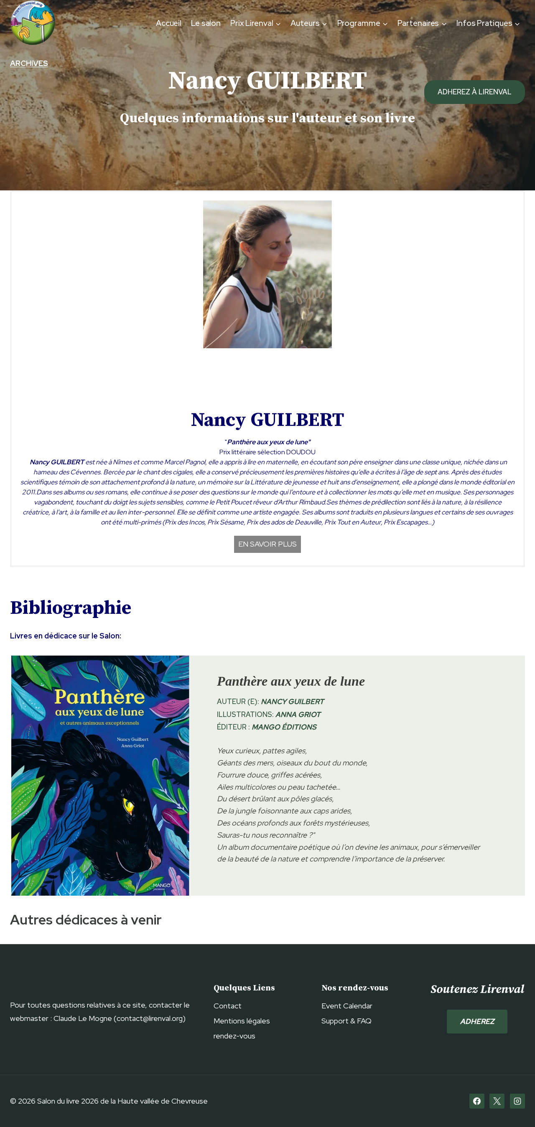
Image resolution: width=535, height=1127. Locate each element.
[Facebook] (476, 1101)
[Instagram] (517, 1101)
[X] (496, 1101)
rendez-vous (234, 1036)
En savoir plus (267, 544)
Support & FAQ (346, 1021)
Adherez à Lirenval (475, 91)
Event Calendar (346, 1006)
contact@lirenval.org (150, 1018)
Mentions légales (242, 1021)
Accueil (168, 23)
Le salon (206, 23)
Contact (228, 1006)
